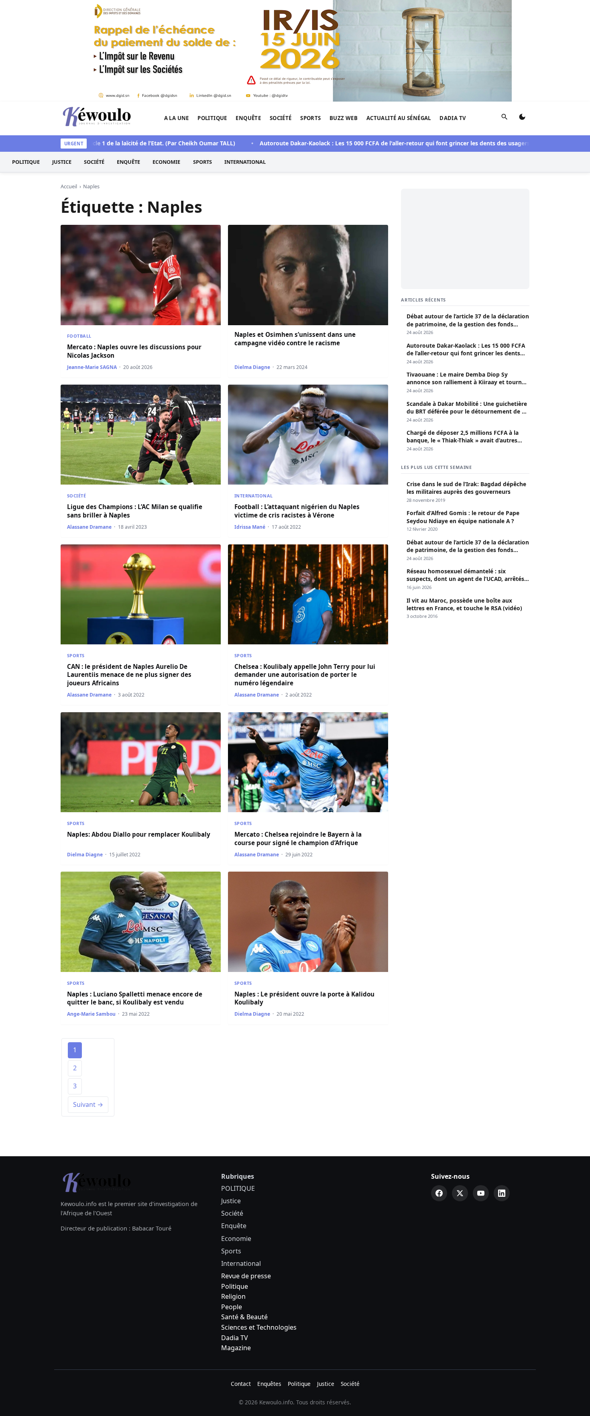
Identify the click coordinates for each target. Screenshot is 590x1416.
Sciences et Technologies (259, 1327)
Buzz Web (344, 118)
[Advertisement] (465, 239)
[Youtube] (481, 1193)
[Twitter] (460, 1193)
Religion (233, 1296)
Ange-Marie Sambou (91, 1014)
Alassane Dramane (89, 527)
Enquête (248, 118)
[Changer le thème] (522, 118)
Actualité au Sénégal (398, 118)
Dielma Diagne (252, 367)
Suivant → (88, 1104)
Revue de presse (246, 1275)
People (231, 1306)
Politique (234, 1286)
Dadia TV (452, 118)
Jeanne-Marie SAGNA (92, 367)
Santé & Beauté (244, 1316)
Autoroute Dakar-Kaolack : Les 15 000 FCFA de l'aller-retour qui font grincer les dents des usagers (359, 143)
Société (281, 118)
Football (79, 336)
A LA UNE (176, 118)
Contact (241, 1383)
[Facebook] (439, 1193)
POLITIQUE (212, 118)
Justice (61, 161)
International (245, 161)
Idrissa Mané (249, 527)
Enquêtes (269, 1383)
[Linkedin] (502, 1193)
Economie (166, 161)
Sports (310, 118)
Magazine (236, 1347)
